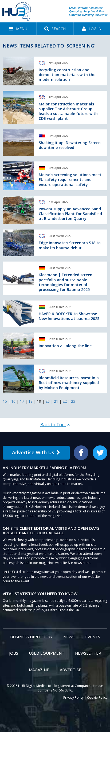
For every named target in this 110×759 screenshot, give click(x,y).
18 (30, 401)
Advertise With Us (33, 452)
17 (22, 401)
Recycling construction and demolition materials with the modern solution (67, 74)
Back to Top (53, 425)
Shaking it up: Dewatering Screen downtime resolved (70, 145)
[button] (18, 28)
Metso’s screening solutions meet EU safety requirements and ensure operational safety (70, 179)
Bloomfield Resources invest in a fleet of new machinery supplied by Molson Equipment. (69, 382)
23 (73, 401)
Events (92, 636)
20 (47, 401)
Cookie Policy (97, 697)
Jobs (13, 653)
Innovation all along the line (65, 345)
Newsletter (88, 653)
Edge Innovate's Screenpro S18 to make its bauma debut (70, 245)
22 (64, 401)
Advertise (70, 669)
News (68, 636)
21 (56, 401)
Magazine (39, 669)
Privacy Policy (73, 697)
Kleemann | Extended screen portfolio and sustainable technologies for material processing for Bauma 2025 (65, 282)
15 (5, 401)
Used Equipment (46, 653)
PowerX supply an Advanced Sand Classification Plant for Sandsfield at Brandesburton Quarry (70, 213)
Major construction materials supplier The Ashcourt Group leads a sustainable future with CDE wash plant (68, 111)
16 (13, 401)
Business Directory (31, 636)
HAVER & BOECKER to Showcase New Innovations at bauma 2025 (69, 316)
